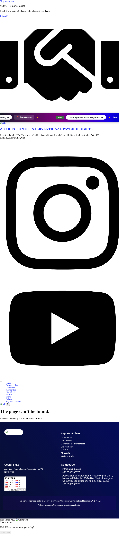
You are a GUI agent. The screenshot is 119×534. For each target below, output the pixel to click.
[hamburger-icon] (1, 381)
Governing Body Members (73, 444)
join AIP (64, 450)
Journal (9, 394)
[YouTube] (62, 378)
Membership (11, 390)
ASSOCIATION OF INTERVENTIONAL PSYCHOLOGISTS (46, 129)
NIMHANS (9, 472)
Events (8, 397)
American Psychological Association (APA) (23, 469)
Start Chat (5, 532)
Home (8, 383)
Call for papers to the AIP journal (82, 117)
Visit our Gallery (68, 456)
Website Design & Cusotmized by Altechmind (57, 505)
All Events (65, 453)
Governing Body (12, 385)
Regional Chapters (13, 401)
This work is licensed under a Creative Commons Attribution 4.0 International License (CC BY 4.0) (59, 501)
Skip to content (7, 1)
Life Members (11, 392)
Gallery (9, 399)
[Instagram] (62, 277)
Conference (10, 387)
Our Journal (66, 441)
